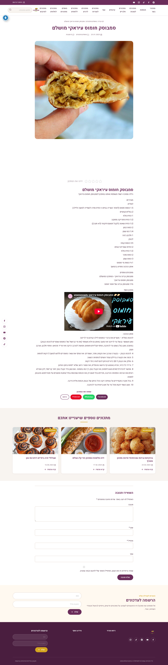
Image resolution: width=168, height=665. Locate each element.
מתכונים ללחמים (74, 10)
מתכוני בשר (152, 10)
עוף (103, 10)
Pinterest (76, 397)
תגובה (130, 504)
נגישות (17, 661)
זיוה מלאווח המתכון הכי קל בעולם (88, 458)
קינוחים (112, 10)
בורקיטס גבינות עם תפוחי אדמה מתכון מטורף (135, 459)
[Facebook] (4, 320)
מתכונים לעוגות (133, 10)
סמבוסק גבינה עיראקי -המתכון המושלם (116, 276)
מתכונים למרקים (43, 10)
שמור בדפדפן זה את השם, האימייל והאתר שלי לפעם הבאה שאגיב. (106, 570)
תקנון (34, 661)
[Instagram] (4, 326)
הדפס (65, 397)
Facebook (102, 397)
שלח (76, 612)
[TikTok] (4, 344)
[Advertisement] (84, 161)
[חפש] (10, 10)
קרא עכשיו (148, 469)
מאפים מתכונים (64, 10)
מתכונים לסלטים (53, 10)
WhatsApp (89, 397)
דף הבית (101, 21)
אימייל (130, 540)
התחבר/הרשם (17, 2)
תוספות (143, 10)
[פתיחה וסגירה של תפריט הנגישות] (5, 18)
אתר (131, 554)
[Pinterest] (4, 338)
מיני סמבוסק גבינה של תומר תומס (119, 284)
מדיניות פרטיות (26, 661)
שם (131, 527)
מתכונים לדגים (85, 10)
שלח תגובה (125, 577)
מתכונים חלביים (122, 10)
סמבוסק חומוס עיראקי (123, 280)
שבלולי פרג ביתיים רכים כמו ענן (41, 458)
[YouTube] (4, 332)
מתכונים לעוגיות (95, 10)
